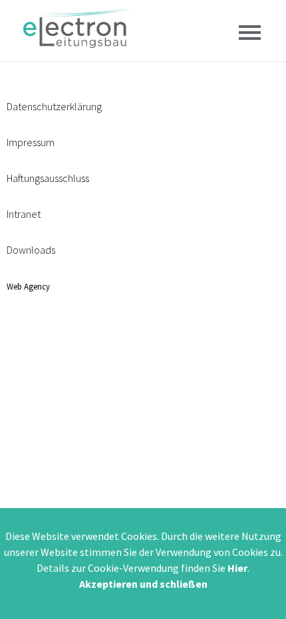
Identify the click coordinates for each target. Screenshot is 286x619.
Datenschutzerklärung (54, 106)
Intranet (24, 214)
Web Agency (28, 286)
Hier (237, 568)
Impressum (31, 142)
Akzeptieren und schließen (143, 583)
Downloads (31, 249)
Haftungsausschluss (48, 178)
